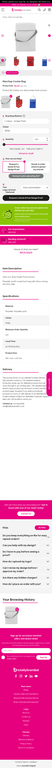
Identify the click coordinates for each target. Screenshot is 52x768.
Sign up (43, 657)
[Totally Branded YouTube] (36, 676)
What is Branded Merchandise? (26, 702)
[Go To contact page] (44, 10)
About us (26, 713)
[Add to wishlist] (3, 72)
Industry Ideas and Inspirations (26, 694)
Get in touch (26, 252)
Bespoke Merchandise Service (26, 698)
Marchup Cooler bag (15, 17)
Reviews (26, 721)
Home (5, 17)
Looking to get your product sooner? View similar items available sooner (31, 215)
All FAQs (42, 528)
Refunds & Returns (26, 740)
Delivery (26, 735)
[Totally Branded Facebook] (16, 676)
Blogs (26, 690)
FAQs (26, 725)
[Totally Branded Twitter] (26, 676)
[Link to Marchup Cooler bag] (12, 615)
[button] (49, 35)
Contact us (26, 514)
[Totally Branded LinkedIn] (31, 676)
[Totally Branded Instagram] (21, 676)
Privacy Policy (26, 744)
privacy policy (11, 658)
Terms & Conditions (26, 748)
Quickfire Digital (29, 766)
